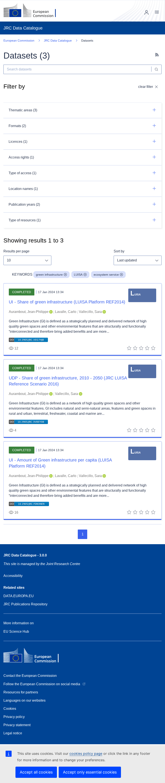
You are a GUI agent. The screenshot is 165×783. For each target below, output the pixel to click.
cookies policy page (85, 753)
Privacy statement (17, 725)
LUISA (78, 274)
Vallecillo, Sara (90, 312)
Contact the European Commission (30, 675)
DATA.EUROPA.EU (18, 596)
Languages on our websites (24, 700)
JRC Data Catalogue (58, 40)
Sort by (119, 251)
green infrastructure (49, 274)
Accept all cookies (36, 772)
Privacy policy (14, 717)
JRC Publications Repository (25, 604)
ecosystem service (106, 274)
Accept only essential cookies (90, 772)
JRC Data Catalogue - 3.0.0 (25, 555)
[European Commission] (33, 10)
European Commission (18, 40)
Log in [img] (146, 12)
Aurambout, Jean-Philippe (29, 312)
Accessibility (13, 576)
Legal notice (12, 733)
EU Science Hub (16, 631)
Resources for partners (20, 692)
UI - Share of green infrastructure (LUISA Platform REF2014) (67, 302)
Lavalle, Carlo (65, 312)
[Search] (156, 69)
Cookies (9, 708)
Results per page (16, 251)
